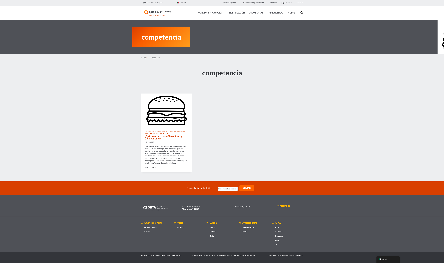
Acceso (300, 3)
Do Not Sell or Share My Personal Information (285, 255)
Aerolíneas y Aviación (153, 132)
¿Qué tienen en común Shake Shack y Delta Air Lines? (163, 137)
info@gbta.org (244, 206)
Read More (150, 167)
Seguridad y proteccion (159, 133)
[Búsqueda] (301, 12)
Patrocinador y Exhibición (253, 3)
